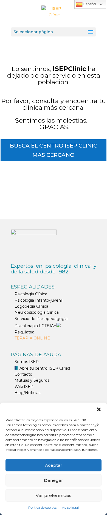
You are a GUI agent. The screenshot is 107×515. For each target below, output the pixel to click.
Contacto (23, 374)
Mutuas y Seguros (32, 380)
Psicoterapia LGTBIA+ (35, 325)
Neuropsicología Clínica (37, 312)
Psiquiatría (24, 332)
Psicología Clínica (31, 294)
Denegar (53, 480)
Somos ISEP (27, 361)
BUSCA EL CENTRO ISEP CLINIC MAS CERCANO (53, 150)
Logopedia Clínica (31, 306)
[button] (99, 409)
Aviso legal (70, 507)
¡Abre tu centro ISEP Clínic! (44, 368)
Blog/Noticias (27, 392)
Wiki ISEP (24, 386)
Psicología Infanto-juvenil (39, 300)
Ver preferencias (53, 495)
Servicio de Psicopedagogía (41, 318)
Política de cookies (42, 507)
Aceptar (53, 465)
